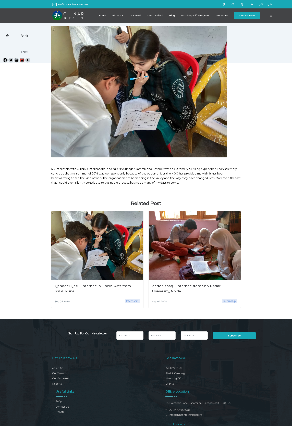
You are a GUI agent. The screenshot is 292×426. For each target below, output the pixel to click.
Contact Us (62, 406)
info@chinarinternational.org (73, 4)
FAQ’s (59, 401)
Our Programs (60, 378)
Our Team (58, 373)
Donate (60, 412)
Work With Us (173, 368)
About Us (57, 368)
